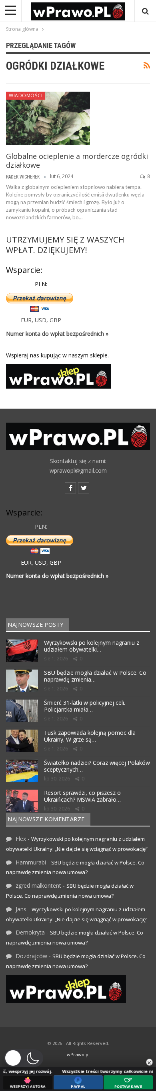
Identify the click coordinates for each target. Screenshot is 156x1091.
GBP (55, 320)
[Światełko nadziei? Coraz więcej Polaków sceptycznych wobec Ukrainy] (22, 771)
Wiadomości (25, 95)
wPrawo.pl (78, 1054)
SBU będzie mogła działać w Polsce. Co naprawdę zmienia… (95, 676)
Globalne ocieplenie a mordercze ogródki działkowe (77, 160)
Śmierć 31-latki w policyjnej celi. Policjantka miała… (84, 706)
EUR (26, 320)
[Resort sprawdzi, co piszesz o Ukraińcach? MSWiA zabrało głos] (22, 801)
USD (40, 320)
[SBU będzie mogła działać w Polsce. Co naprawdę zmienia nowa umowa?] (22, 681)
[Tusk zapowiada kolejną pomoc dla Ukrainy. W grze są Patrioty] (22, 741)
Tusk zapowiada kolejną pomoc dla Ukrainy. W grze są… (90, 736)
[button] (23, 1058)
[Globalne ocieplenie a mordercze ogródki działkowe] (48, 118)
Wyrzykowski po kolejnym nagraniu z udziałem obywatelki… (91, 646)
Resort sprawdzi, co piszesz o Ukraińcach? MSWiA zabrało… (82, 796)
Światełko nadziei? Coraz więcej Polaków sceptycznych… (97, 766)
